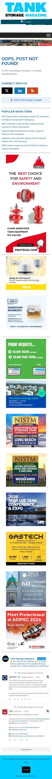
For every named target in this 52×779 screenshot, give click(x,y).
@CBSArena (13, 723)
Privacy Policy (32, 776)
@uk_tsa (18, 711)
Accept (26, 770)
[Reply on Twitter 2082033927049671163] (10, 699)
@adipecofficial (27, 677)
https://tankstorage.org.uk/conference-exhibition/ (26, 736)
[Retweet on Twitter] (15, 673)
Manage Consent (21, 776)
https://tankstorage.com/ (17, 730)
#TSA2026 (27, 715)
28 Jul (38, 677)
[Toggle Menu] (48, 35)
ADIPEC (13, 677)
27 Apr (26, 711)
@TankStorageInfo (42, 719)
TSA (11, 711)
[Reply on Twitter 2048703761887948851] (10, 740)
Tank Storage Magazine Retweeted (30, 673)
